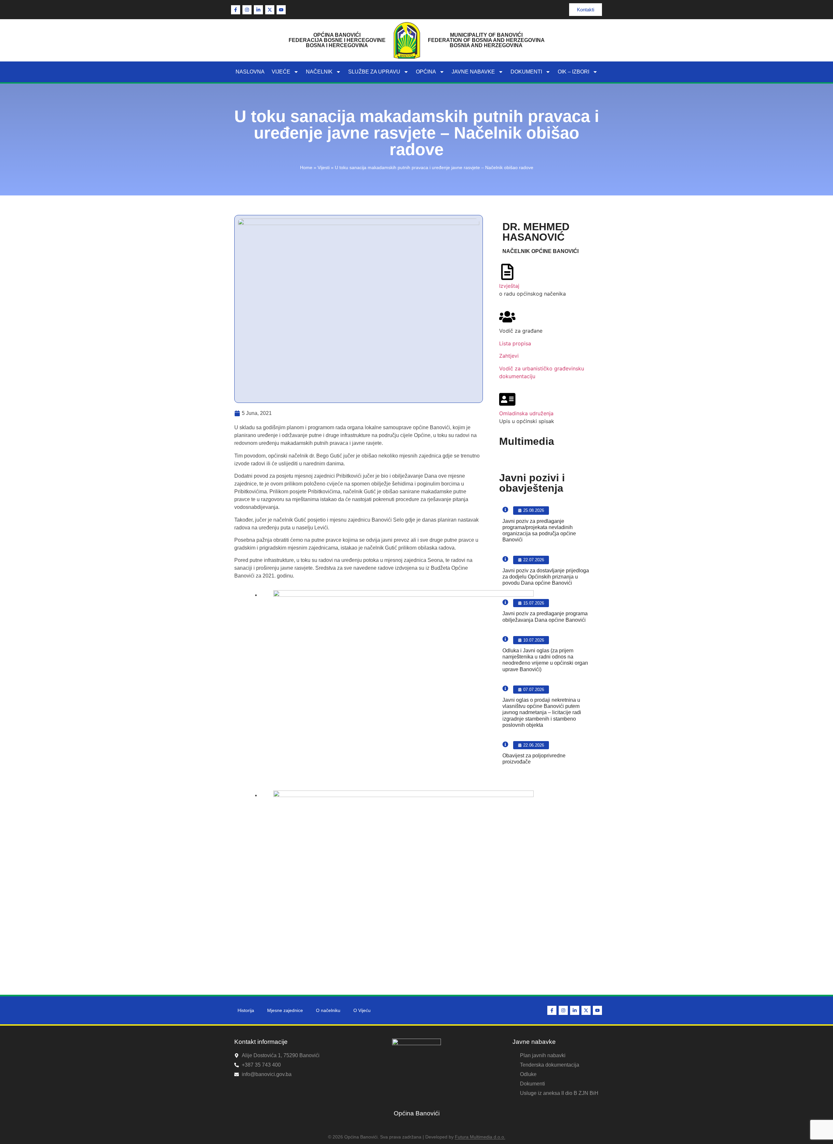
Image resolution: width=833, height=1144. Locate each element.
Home (306, 167)
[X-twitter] (269, 9)
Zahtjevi (509, 356)
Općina (426, 71)
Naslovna (250, 71)
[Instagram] (247, 9)
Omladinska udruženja (526, 413)
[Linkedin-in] (258, 9)
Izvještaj (509, 286)
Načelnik (319, 71)
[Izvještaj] (507, 272)
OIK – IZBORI (573, 71)
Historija (246, 1010)
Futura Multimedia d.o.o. (480, 1136)
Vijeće (281, 71)
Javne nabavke (473, 71)
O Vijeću (362, 1010)
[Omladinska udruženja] (507, 399)
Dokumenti (526, 71)
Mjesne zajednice (285, 1010)
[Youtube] (281, 9)
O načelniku (328, 1010)
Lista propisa (515, 343)
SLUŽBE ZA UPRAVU (374, 71)
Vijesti (324, 167)
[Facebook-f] (235, 9)
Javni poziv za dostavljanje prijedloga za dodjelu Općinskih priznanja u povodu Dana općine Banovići (545, 577)
